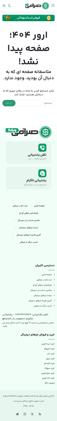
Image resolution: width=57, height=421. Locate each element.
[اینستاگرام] (24, 414)
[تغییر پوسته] (9, 6)
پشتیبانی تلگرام (36, 180)
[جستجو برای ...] (4, 6)
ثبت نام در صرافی (20, 205)
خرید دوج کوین (48, 373)
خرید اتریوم (49, 349)
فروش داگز (50, 383)
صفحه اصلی (39, 205)
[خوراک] (40, 414)
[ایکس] (32, 414)
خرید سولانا (50, 368)
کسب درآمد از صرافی (28, 242)
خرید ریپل (50, 358)
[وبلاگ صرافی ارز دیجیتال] (37, 5)
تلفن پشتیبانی (37, 155)
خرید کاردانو (49, 363)
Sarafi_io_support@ (13, 319)
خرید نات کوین (48, 378)
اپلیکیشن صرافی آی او (28, 213)
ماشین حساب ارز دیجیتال (29, 220)
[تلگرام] (17, 414)
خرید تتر (51, 353)
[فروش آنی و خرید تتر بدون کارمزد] (28, 17)
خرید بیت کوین (48, 344)
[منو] (53, 6)
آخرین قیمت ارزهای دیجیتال (28, 235)
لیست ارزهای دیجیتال (28, 227)
